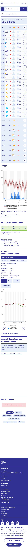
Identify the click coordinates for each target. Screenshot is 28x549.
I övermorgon (7, 415)
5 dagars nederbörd (10, 422)
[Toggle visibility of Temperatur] (12, 325)
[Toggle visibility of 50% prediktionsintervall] (11, 206)
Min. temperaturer (14, 418)
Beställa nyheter (5, 501)
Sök (23, 9)
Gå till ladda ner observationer (9, 333)
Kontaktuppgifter (5, 491)
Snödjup (21, 422)
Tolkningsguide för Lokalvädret (10, 215)
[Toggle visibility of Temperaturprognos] (10, 208)
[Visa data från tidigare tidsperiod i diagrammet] (4, 328)
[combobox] (13, 9)
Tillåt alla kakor (14, 544)
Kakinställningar (5, 502)
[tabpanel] (14, 309)
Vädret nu (10, 412)
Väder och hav (5, 14)
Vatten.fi (3, 511)
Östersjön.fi (4, 515)
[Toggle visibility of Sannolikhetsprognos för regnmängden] (15, 205)
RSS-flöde (3, 495)
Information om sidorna (7, 497)
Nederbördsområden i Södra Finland (11, 354)
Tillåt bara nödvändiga (14, 540)
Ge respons (4, 493)
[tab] (4, 281)
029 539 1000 (4, 486)
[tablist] (14, 283)
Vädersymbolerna (6, 217)
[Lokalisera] (2, 9)
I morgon (18, 412)
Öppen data (4, 513)
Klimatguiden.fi (5, 509)
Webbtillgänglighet (6, 499)
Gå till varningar (5, 234)
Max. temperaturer (19, 415)
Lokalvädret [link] (14, 14)
